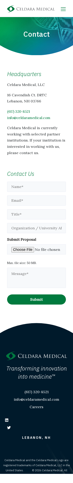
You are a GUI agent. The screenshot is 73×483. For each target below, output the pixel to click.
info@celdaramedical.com (28, 117)
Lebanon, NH (36, 437)
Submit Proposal (21, 239)
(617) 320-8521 (18, 111)
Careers (36, 407)
